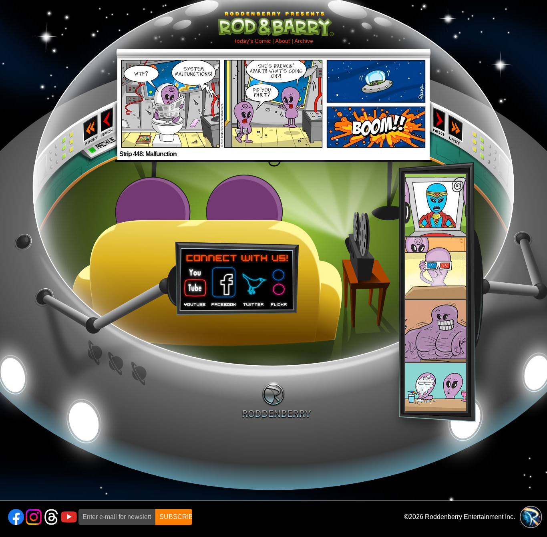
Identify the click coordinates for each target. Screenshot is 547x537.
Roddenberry (276, 400)
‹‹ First (89, 127)
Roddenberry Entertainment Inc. (470, 516)
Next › (439, 121)
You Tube (194, 284)
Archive (303, 41)
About (282, 41)
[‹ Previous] (108, 98)
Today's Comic (252, 41)
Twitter (253, 284)
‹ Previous (108, 121)
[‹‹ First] (89, 100)
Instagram (34, 517)
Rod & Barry (273, 18)
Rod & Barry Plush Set (436, 293)
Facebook (222, 284)
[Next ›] (439, 98)
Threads (51, 517)
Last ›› (458, 127)
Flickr (279, 284)
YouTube (69, 517)
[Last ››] (458, 100)
